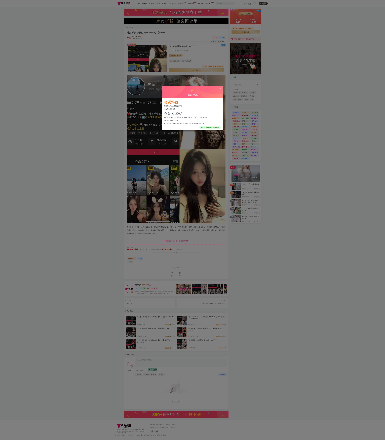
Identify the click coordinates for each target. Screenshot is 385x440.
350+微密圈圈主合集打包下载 (210, 127)
